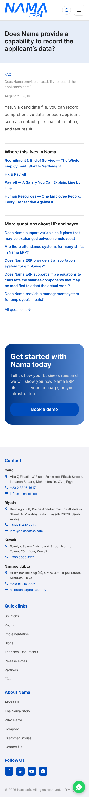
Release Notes (16, 661)
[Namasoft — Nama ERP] (26, 10)
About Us (12, 702)
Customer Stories (18, 738)
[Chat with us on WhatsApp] (79, 787)
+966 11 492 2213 (23, 525)
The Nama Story (17, 711)
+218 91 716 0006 (22, 584)
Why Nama (13, 720)
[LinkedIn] (20, 771)
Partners (11, 670)
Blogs (9, 643)
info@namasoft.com (24, 493)
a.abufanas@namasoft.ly (28, 590)
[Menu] (79, 10)
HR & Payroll (15, 174)
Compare (12, 729)
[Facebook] (9, 771)
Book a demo (44, 409)
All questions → (18, 309)
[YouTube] (32, 771)
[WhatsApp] (43, 771)
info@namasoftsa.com (26, 531)
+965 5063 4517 (22, 557)
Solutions (12, 616)
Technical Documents (21, 652)
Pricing (10, 625)
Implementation (17, 634)
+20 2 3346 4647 (23, 488)
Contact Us (13, 747)
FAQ (8, 74)
